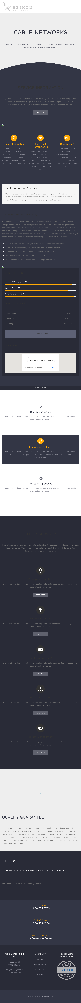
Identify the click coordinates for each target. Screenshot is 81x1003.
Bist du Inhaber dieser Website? (34, 367)
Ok (53, 367)
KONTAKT (40, 975)
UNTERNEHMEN (40, 970)
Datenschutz (32, 996)
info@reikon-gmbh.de (14, 970)
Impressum (42, 996)
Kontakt (51, 996)
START (40, 959)
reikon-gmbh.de (14, 973)
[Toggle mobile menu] (77, 6)
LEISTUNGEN (40, 965)
